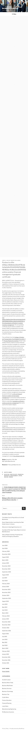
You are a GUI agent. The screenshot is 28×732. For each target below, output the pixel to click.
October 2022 (5, 627)
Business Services (6, 688)
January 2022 (5, 654)
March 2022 (5, 648)
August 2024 (5, 575)
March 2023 (5, 613)
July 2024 (4, 577)
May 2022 (4, 642)
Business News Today (7, 682)
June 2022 (4, 639)
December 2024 (6, 566)
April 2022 (4, 645)
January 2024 (5, 586)
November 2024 (6, 569)
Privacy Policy (5, 728)
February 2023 (6, 616)
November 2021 (6, 660)
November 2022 (6, 624)
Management (14, 475)
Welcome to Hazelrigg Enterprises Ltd (11, 527)
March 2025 (5, 560)
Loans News (5, 706)
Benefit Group (10, 8)
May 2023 (4, 607)
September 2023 (6, 598)
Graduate (7, 475)
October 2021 (5, 663)
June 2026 (4, 545)
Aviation (6, 474)
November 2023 (6, 592)
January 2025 (5, 563)
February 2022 (6, 651)
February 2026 (6, 551)
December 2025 (6, 554)
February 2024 (6, 583)
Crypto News (8, 472)
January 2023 (5, 619)
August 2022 (5, 633)
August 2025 (5, 557)
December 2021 (6, 657)
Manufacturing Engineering (9, 709)
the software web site (18, 456)
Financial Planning (6, 703)
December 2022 (6, 622)
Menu (14, 14)
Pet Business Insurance (8, 712)
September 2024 (6, 572)
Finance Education (6, 700)
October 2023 (5, 595)
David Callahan (15, 260)
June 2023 (4, 604)
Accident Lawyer (6, 679)
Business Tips (5, 694)
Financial (21, 474)
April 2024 (5, 580)
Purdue (11, 477)
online (6, 477)
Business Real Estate (7, 685)
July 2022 (4, 636)
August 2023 (5, 601)
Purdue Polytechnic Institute (11, 341)
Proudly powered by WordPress (17, 728)
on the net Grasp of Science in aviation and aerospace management (12, 395)
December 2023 (6, 589)
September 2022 (6, 630)
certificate (13, 474)
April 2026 (5, 548)
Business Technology (7, 691)
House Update (5, 671)
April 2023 (5, 610)
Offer (20, 475)
